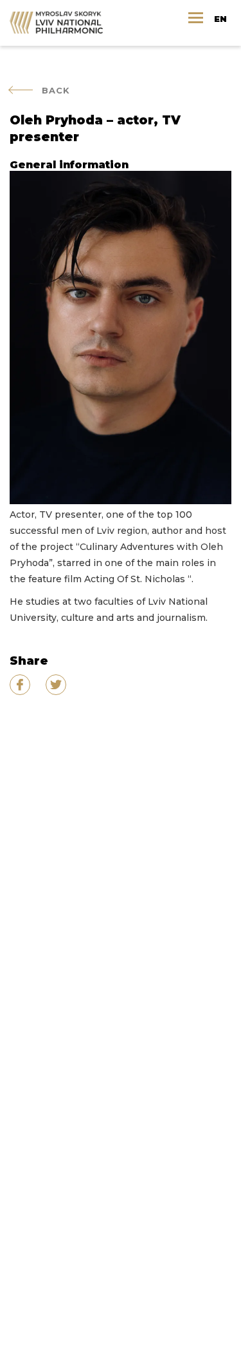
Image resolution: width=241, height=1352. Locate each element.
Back (56, 90)
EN (220, 19)
